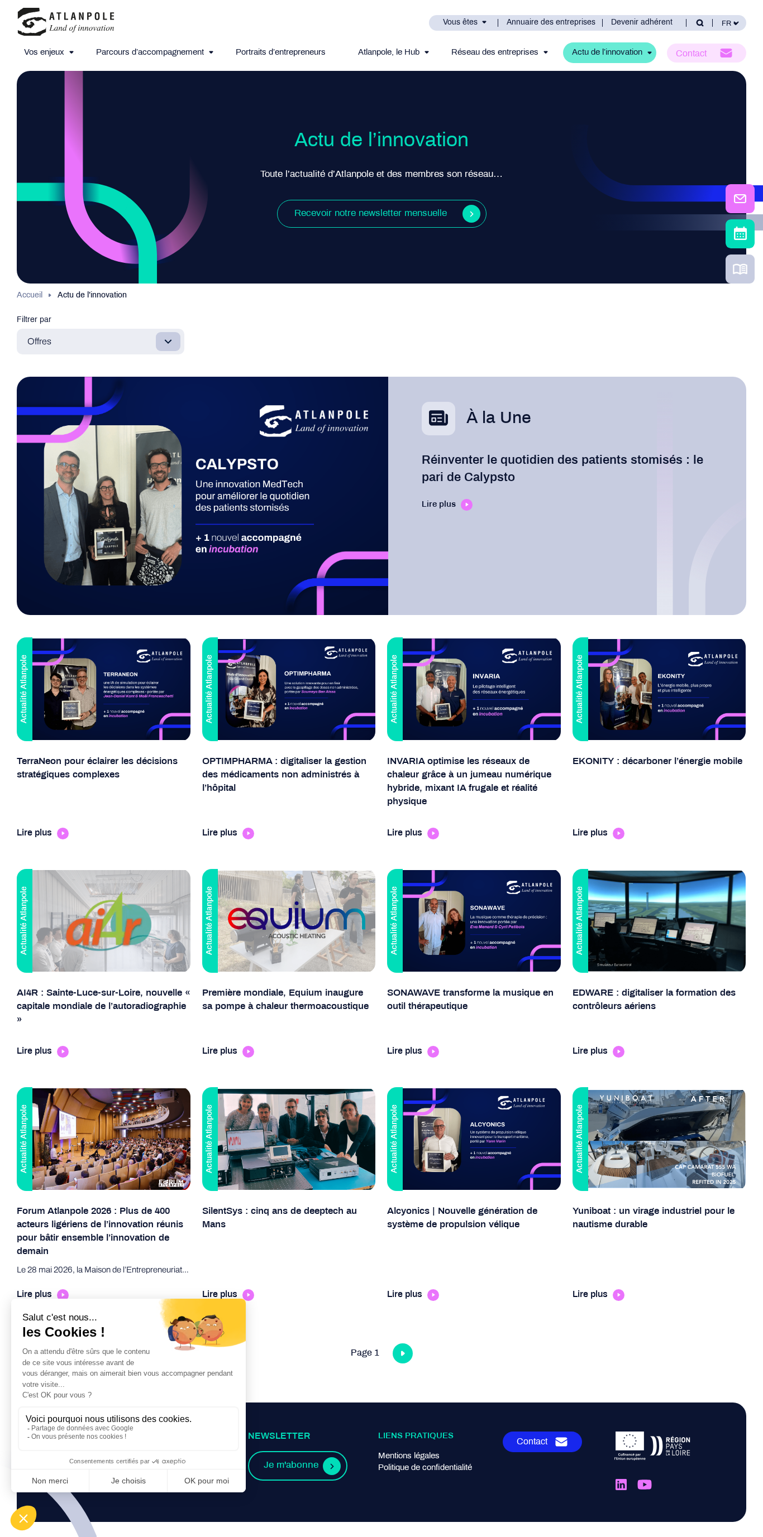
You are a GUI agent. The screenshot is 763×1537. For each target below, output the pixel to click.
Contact (691, 54)
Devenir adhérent (642, 22)
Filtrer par (34, 320)
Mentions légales (409, 1456)
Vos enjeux (44, 52)
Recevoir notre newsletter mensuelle (370, 213)
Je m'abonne (291, 1465)
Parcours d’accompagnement (150, 52)
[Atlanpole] (66, 22)
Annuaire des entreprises (551, 22)
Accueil (29, 295)
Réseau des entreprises (494, 52)
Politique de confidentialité (425, 1468)
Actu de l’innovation (607, 52)
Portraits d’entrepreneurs (281, 52)
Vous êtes (460, 22)
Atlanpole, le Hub (388, 52)
